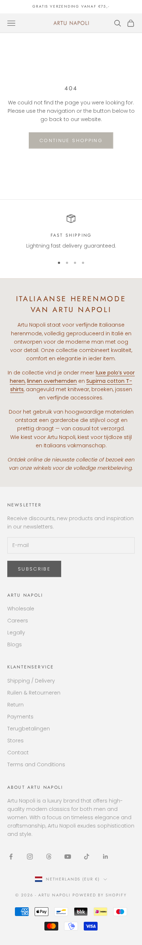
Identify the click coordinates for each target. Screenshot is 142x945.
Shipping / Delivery (31, 680)
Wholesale (20, 608)
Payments (20, 716)
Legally (16, 632)
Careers (17, 620)
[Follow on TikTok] (86, 856)
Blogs (14, 644)
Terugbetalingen (28, 728)
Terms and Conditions (36, 764)
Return (15, 704)
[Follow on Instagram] (29, 856)
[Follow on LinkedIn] (105, 856)
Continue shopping (71, 140)
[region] (71, 232)
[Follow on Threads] (48, 856)
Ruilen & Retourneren (33, 692)
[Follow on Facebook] (11, 856)
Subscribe (34, 568)
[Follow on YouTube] (67, 856)
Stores (15, 740)
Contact (18, 752)
